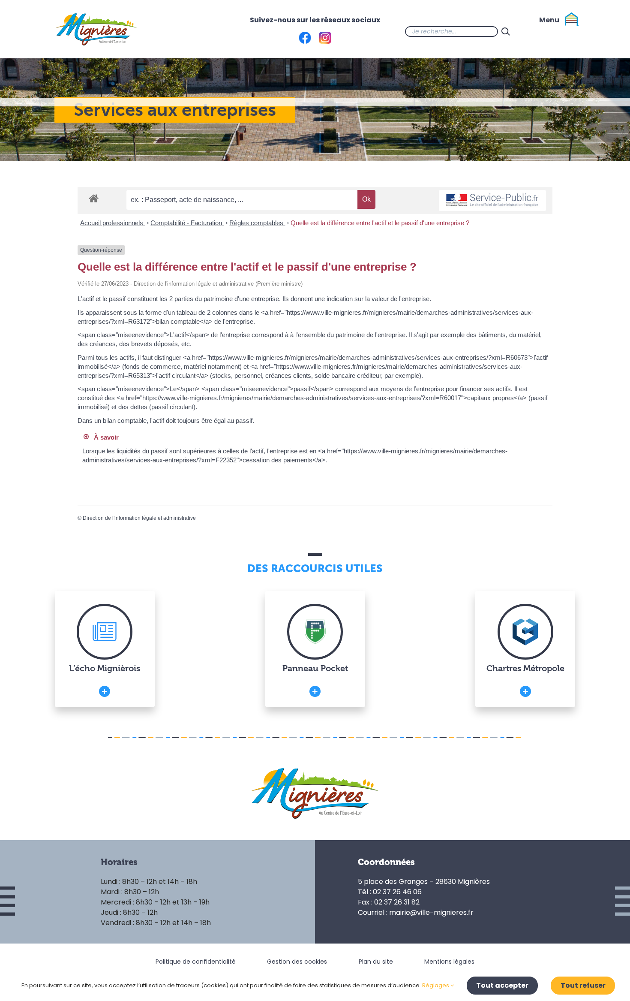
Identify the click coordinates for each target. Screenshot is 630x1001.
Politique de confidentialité (196, 961)
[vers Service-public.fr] (492, 200)
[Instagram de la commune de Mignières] (548, 31)
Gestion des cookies (297, 961)
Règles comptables (257, 222)
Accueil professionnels (112, 222)
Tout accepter (502, 985)
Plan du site (376, 961)
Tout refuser (583, 985)
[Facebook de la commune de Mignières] (530, 31)
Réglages (436, 985)
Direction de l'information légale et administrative (139, 518)
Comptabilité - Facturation (187, 222)
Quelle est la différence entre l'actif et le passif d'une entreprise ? (380, 222)
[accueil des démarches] (93, 198)
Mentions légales (449, 961)
